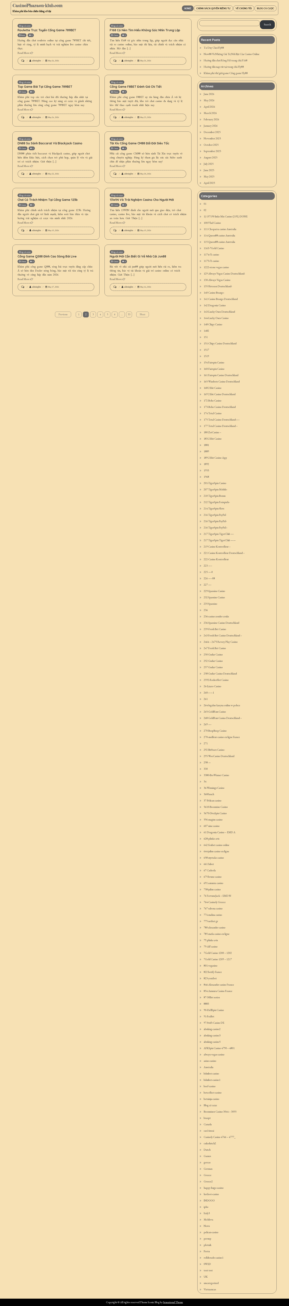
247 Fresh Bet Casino (215, 648)
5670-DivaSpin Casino (215, 813)
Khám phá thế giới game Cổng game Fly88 (226, 73)
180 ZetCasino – (212, 432)
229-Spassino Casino (214, 591)
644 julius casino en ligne (216, 851)
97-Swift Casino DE (214, 1022)
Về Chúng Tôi (244, 8)
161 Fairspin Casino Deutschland (221, 375)
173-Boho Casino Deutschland (220, 407)
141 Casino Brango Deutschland (221, 299)
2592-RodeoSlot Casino (216, 680)
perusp (207, 1238)
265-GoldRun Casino (215, 711)
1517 (206, 350)
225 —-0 (208, 572)
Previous (63, 314)
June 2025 (209, 170)
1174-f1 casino (211, 254)
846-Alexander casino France (219, 984)
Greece (207, 1175)
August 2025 (210, 157)
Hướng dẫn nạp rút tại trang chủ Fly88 (224, 66)
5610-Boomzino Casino (216, 807)
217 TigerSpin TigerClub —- (219, 534)
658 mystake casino (214, 857)
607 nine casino (212, 826)
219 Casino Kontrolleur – (217, 546)
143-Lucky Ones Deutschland (219, 311)
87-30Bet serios (212, 997)
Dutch (207, 1149)
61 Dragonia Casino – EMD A (219, 832)
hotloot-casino (211, 1194)
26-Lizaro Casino (212, 686)
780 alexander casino (214, 927)
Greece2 (208, 1181)
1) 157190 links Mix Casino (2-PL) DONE (226, 216)
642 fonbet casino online (216, 845)
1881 (206, 445)
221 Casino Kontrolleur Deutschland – (224, 553)
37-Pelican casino (212, 800)
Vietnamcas (210, 1289)
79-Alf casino (211, 946)
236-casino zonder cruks (216, 616)
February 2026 (211, 119)
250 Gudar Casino (213, 654)
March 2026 (210, 113)
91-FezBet (209, 1016)
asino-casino (210, 1061)
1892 (206, 464)
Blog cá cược (265, 8)
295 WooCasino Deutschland (219, 756)
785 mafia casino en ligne (216, 934)
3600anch (209, 794)
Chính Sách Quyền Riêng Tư (213, 8)
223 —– (208, 565)
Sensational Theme (173, 1302)
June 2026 (209, 94)
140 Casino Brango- (214, 292)
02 (205, 210)
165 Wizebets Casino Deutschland (222, 381)
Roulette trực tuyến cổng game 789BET (47, 30)
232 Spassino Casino (214, 597)
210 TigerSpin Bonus (215, 496)
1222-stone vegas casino (216, 267)
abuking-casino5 (212, 1042)
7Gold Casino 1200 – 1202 (218, 953)
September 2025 (212, 151)
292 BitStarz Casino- (214, 749)
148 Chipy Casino (213, 324)
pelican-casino (211, 1232)
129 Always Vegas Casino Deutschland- (224, 273)
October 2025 (211, 145)
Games (207, 1156)
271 (206, 743)
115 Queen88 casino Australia (219, 242)
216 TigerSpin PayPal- (215, 521)
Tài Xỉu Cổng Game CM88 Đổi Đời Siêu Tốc (139, 143)
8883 (206, 1003)
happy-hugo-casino (214, 1188)
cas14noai (209, 1130)
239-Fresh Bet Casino (215, 629)
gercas (207, 1162)
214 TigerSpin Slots (214, 508)
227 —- (207, 584)
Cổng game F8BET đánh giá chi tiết (136, 87)
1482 (206, 330)
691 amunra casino (213, 883)
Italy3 (207, 1213)
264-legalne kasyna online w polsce (222, 705)
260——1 (209, 692)
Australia (208, 1067)
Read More (24, 53)
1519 (206, 356)
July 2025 (209, 164)
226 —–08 (209, 578)
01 (205, 203)
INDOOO (209, 1200)
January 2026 (211, 125)
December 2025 (212, 132)
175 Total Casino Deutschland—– (222, 419)
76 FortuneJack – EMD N (217, 896)
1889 (206, 451)
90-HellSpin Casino (214, 1010)
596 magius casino (213, 819)
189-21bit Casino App (215, 457)
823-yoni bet (210, 978)
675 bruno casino (213, 876)
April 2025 (209, 183)
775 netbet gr (211, 921)
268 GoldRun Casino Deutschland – (223, 718)
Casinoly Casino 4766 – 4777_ (219, 1137)
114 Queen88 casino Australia (219, 235)
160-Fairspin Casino (214, 369)
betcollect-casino (213, 1092)
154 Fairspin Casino (214, 362)
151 (206, 337)
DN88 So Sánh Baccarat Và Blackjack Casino (50, 143)
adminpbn (36, 60)
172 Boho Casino (212, 400)
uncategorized (211, 1283)
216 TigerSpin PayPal (215, 515)
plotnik (207, 1245)
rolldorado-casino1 (213, 1257)
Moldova (208, 1219)
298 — (207, 762)
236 (206, 610)
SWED (207, 1264)
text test (208, 1270)
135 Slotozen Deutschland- (218, 286)
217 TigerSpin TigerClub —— (220, 540)
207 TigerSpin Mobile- (215, 489)
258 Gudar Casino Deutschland (220, 673)
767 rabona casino (213, 908)
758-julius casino (212, 889)
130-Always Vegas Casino (217, 280)
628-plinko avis (211, 838)
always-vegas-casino (214, 1054)
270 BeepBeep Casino (215, 730)
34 (205, 781)
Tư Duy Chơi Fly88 (214, 47)
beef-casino (210, 1086)
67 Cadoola (210, 870)
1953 (206, 470)
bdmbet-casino (211, 1073)
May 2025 (209, 176)
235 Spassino (210, 603)
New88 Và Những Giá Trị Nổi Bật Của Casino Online (231, 54)
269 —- (207, 724)
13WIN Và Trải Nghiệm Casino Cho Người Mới (142, 200)
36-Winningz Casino (214, 788)
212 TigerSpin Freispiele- (217, 502)
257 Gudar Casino (213, 667)
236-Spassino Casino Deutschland (221, 623)
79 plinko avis (211, 940)
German (208, 1169)
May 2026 (209, 100)
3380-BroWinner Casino (216, 775)
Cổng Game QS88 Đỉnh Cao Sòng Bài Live (47, 256)
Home (187, 8)
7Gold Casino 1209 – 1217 (218, 959)
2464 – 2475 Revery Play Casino (221, 642)
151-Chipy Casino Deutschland (220, 343)
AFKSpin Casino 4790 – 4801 (219, 1048)
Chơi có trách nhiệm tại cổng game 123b (48, 200)
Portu (207, 1251)
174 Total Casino (213, 413)
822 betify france (213, 972)
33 (129, 314)
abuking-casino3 (212, 1035)
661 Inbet (209, 864)
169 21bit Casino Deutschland (219, 394)
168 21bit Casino (212, 388)
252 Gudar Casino (213, 661)
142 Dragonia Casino (215, 305)
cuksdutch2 (210, 1143)
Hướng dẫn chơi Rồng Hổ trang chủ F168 (225, 60)
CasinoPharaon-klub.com (37, 5)
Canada (208, 1124)
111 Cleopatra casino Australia (220, 229)
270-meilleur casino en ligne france (222, 737)
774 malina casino (213, 915)
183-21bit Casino (213, 438)
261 (206, 699)
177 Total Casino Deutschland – (221, 426)
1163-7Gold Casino (214, 248)
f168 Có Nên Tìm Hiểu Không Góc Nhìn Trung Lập (145, 30)
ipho (206, 1207)
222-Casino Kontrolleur (216, 559)
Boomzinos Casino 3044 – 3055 (220, 1111)
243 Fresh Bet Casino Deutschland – (223, 635)
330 (206, 769)
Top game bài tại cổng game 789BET (45, 87)
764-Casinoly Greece (215, 902)
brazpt (207, 1118)
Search (267, 24)
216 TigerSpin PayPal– (215, 527)
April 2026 (209, 106)
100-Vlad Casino (212, 223)
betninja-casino (211, 1099)
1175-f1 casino (211, 261)
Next (142, 314)
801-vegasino (210, 965)
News (207, 1226)
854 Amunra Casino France (218, 991)
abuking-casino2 (212, 1029)
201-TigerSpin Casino (215, 483)
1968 (206, 476)
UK (206, 1276)
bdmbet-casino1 (212, 1080)
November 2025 (212, 138)
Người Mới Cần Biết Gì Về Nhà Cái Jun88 (138, 256)
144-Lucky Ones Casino (216, 318)
